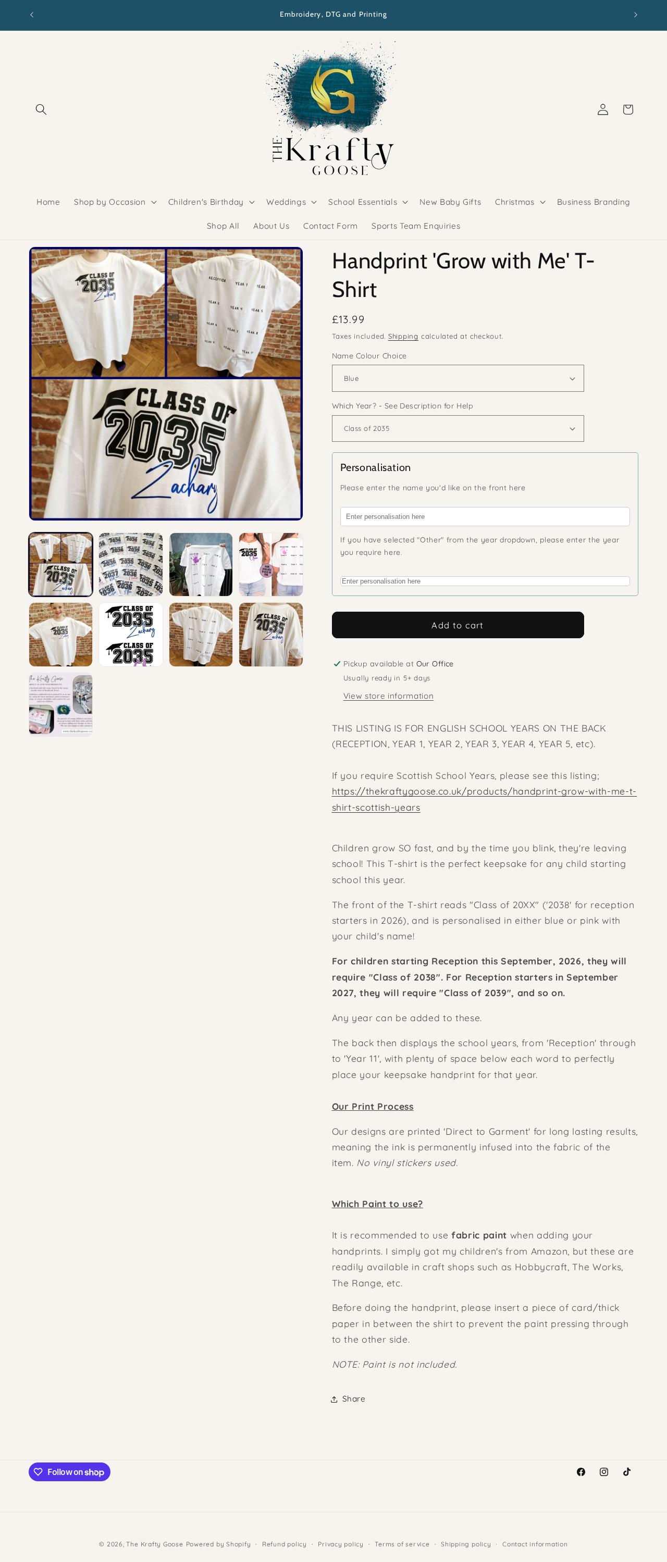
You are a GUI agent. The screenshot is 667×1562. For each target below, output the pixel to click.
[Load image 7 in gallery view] (201, 634)
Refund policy (284, 1544)
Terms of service (402, 1544)
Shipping (403, 336)
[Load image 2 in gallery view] (130, 564)
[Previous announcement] (31, 15)
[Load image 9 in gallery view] (61, 705)
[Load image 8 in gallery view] (271, 634)
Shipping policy (466, 1544)
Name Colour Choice (369, 356)
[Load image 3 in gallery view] (201, 564)
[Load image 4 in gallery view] (271, 564)
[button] (41, 109)
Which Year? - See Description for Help (403, 406)
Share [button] (354, 1399)
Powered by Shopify (218, 1544)
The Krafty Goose (154, 1544)
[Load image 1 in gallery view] (61, 564)
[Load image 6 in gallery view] (130, 634)
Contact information (535, 1544)
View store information (388, 696)
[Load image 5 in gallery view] (61, 634)
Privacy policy (341, 1544)
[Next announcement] (635, 15)
